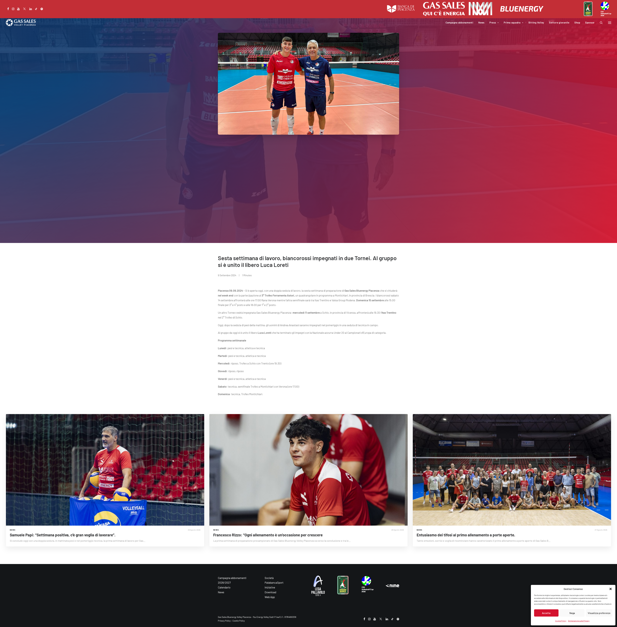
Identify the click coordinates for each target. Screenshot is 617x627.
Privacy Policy (224, 620)
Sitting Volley (536, 22)
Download (270, 592)
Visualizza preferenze (599, 613)
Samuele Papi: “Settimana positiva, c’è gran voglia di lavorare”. (62, 535)
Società (269, 577)
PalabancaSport (274, 582)
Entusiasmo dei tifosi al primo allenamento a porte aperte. (466, 535)
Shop (577, 22)
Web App (270, 597)
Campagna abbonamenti (459, 22)
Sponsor (590, 22)
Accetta (546, 613)
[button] (610, 589)
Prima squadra (512, 22)
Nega (572, 613)
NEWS (12, 530)
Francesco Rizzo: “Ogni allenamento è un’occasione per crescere (268, 535)
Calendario (224, 587)
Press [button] (492, 22)
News (481, 22)
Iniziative (270, 587)
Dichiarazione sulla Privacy (579, 621)
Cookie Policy (560, 621)
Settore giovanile (559, 22)
